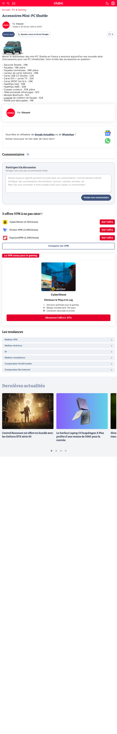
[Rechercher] (8, 4)
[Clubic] (58, 3)
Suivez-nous (8, 34)
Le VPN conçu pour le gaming (20, 255)
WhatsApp (68, 134)
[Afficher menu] (3, 3)
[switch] (107, 3)
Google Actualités (45, 134)
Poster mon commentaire (96, 198)
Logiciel (8, 98)
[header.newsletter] (13, 4)
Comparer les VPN (58, 246)
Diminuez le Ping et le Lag (58, 300)
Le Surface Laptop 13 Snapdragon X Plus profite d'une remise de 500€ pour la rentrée (80, 436)
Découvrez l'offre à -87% (58, 317)
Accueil (6, 10)
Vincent (19, 24)
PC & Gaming (19, 10)
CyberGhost (58, 295)
